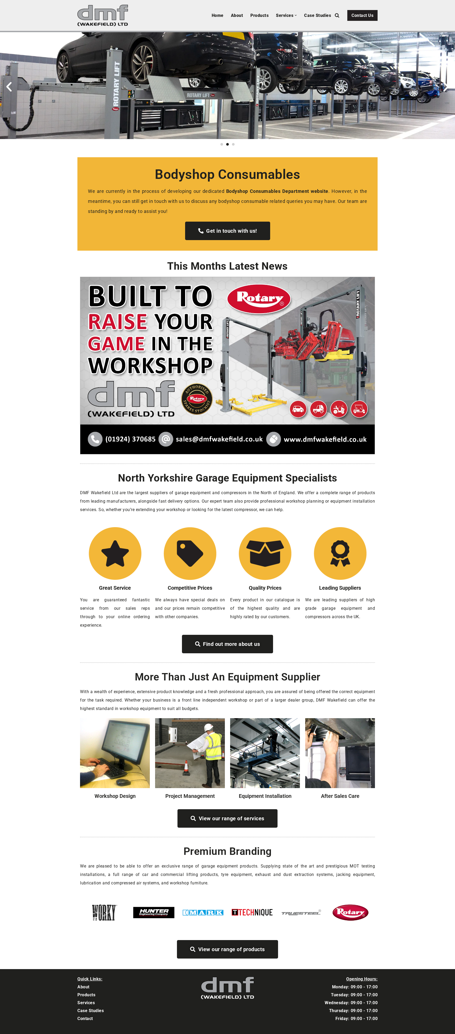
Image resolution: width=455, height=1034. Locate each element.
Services (86, 1002)
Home (218, 15)
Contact (85, 1018)
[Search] (337, 15)
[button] (296, 15)
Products (259, 15)
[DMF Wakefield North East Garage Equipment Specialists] (104, 15)
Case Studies (317, 15)
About (237, 15)
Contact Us (362, 15)
